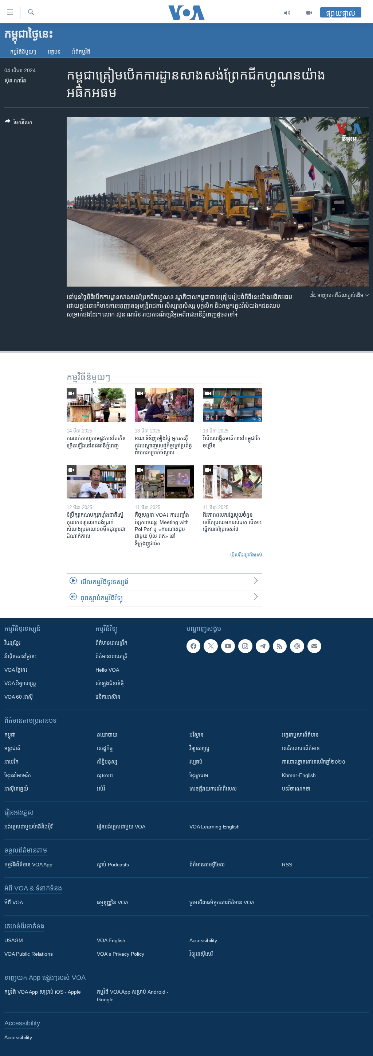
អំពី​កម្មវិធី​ (81, 52)
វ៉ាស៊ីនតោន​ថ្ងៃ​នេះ (20, 656)
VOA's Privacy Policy (120, 954)
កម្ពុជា (10, 735)
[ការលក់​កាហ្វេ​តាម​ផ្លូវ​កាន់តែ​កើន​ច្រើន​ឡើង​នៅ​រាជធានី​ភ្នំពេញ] (96, 405)
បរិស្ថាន (196, 735)
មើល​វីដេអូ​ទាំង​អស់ (246, 555)
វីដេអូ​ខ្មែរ (12, 643)
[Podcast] (297, 646)
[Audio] (287, 12)
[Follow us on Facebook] (193, 646)
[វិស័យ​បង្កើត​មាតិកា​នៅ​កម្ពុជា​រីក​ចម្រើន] (232, 405)
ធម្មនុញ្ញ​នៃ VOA (112, 902)
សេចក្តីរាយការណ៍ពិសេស (213, 789)
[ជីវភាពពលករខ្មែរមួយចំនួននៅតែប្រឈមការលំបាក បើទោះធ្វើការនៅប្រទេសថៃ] (232, 481)
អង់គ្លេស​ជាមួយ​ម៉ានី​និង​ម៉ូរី (28, 827)
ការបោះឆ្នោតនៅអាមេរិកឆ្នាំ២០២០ (313, 762)
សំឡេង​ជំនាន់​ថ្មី (109, 683)
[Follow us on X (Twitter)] (210, 646)
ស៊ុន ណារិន (15, 81)
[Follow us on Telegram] (263, 646)
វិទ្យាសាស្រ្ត (199, 748)
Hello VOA (107, 670)
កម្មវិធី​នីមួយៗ (23, 52)
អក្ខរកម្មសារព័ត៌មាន (300, 735)
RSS (287, 864)
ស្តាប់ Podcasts (113, 864)
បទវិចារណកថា (296, 789)
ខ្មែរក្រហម (198, 775)
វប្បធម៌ (196, 762)
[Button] (18, 123)
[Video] (309, 12)
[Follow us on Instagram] (245, 646)
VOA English (111, 940)
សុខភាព (105, 775)
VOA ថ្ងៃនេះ (15, 670)
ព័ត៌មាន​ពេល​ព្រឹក (111, 643)
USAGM (13, 940)
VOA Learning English (214, 827)
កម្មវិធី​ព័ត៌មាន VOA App (28, 864)
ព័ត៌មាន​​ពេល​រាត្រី (111, 656)
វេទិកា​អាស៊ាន (108, 697)
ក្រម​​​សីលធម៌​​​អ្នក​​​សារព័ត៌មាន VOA (221, 902)
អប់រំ (101, 789)
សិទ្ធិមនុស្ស (107, 762)
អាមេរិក (11, 762)
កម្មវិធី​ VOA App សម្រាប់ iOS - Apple (42, 992)
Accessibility (203, 940)
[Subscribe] (314, 646)
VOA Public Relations (28, 954)
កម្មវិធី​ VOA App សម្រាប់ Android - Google (133, 995)
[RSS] (280, 646)
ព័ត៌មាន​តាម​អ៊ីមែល (207, 864)
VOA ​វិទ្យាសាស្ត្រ (20, 683)
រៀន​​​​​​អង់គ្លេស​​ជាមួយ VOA (121, 827)
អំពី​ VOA (13, 902)
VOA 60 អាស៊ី (18, 697)
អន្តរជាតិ (12, 748)
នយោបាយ (107, 735)
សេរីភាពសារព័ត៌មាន (301, 748)
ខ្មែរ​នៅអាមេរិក (17, 775)
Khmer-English (299, 775)
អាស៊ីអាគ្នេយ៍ (16, 789)
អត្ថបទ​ (54, 52)
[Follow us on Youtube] (228, 646)
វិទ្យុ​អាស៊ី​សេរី (201, 954)
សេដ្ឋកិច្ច (105, 748)
